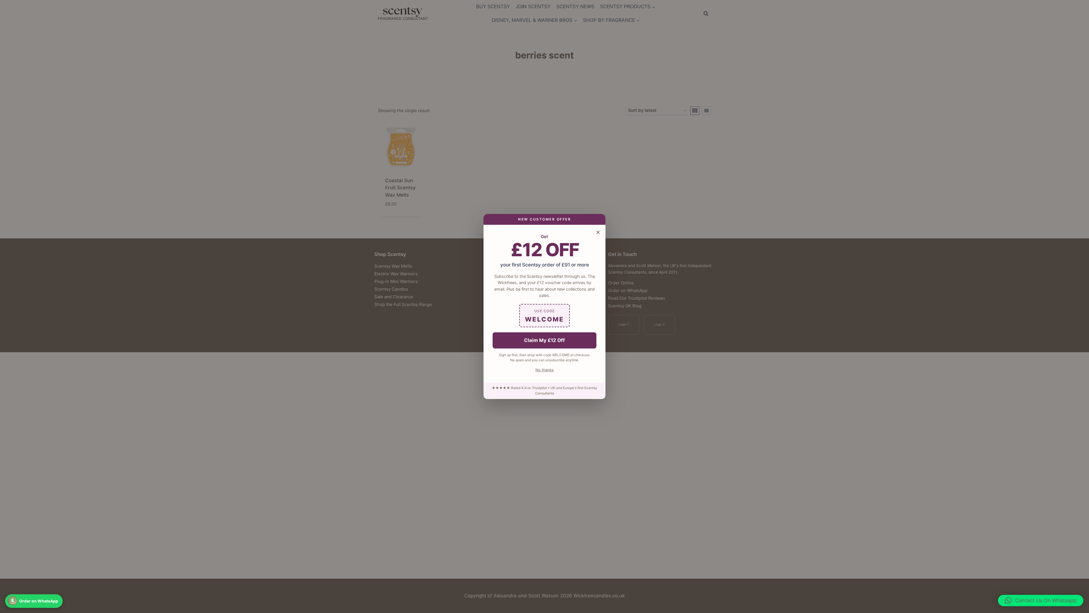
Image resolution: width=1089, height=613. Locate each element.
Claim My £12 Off (544, 340)
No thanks (544, 370)
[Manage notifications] (12, 600)
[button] (1040, 600)
